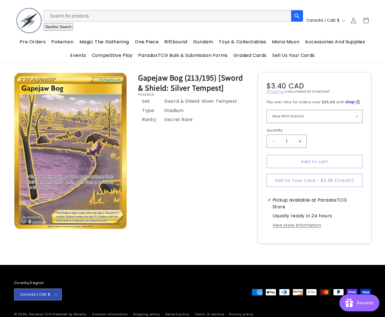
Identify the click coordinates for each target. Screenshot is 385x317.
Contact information (110, 314)
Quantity (275, 130)
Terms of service (209, 314)
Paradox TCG (40, 314)
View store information (297, 225)
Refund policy (177, 314)
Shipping (275, 91)
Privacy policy (241, 314)
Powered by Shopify (70, 314)
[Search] (297, 16)
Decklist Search (58, 27)
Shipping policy (146, 314)
